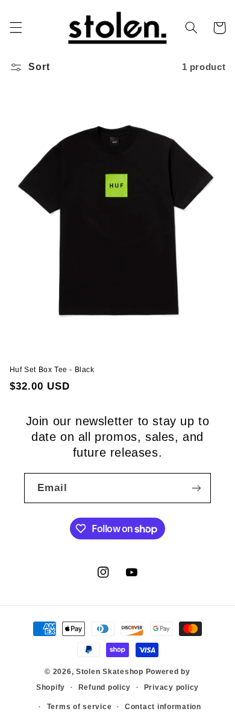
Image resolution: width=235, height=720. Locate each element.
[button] (16, 28)
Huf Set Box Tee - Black (52, 369)
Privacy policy (171, 687)
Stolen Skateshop (109, 671)
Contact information (163, 706)
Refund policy (104, 687)
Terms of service (79, 706)
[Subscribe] (196, 488)
